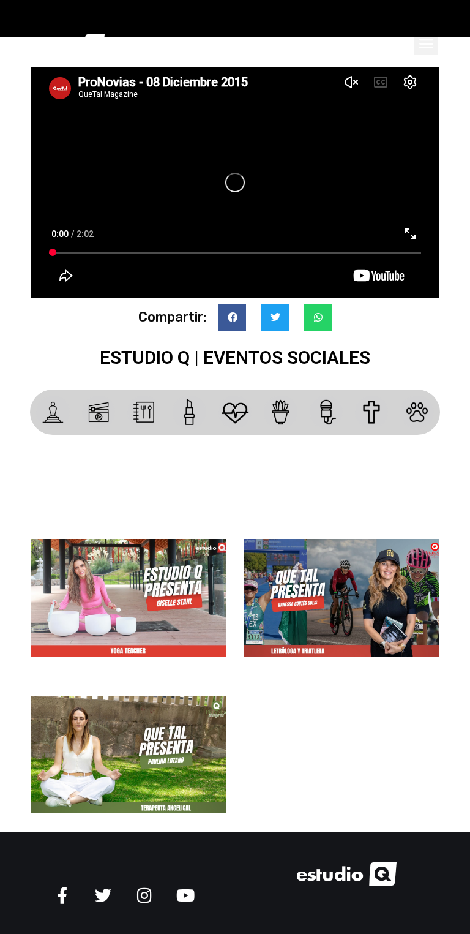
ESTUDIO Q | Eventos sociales (235, 357)
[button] (426, 43)
